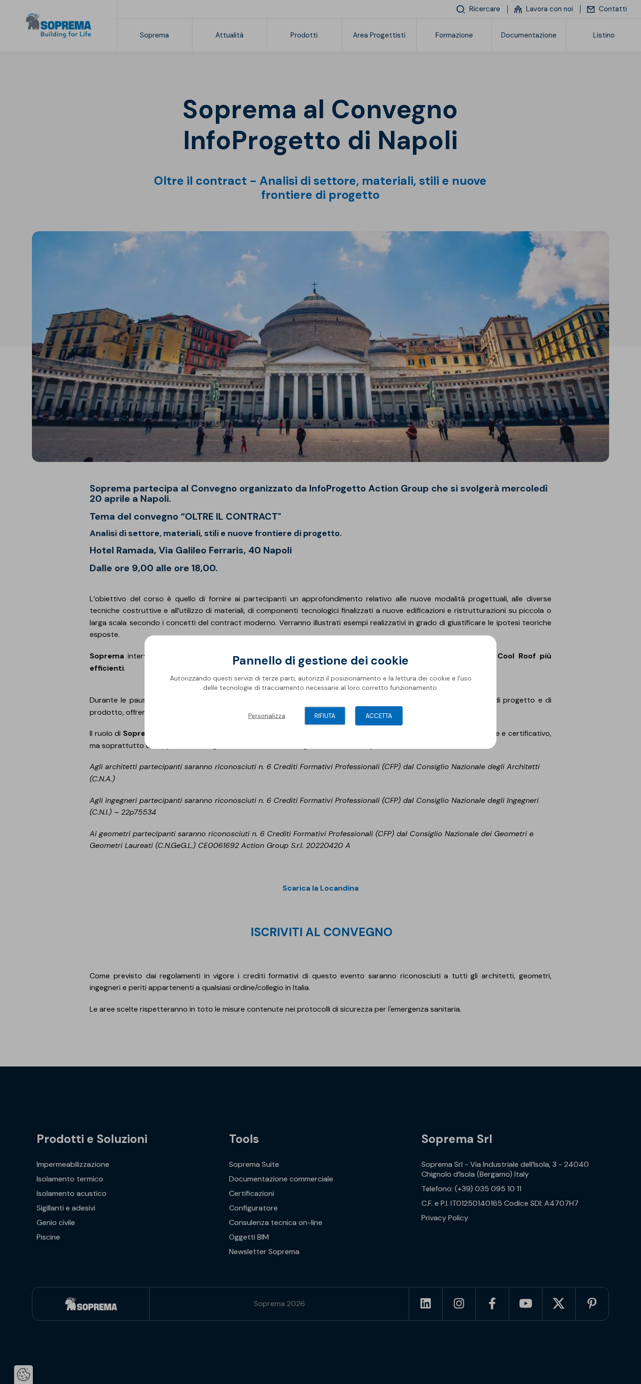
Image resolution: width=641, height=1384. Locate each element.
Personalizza (266, 716)
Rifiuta (325, 716)
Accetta (379, 716)
